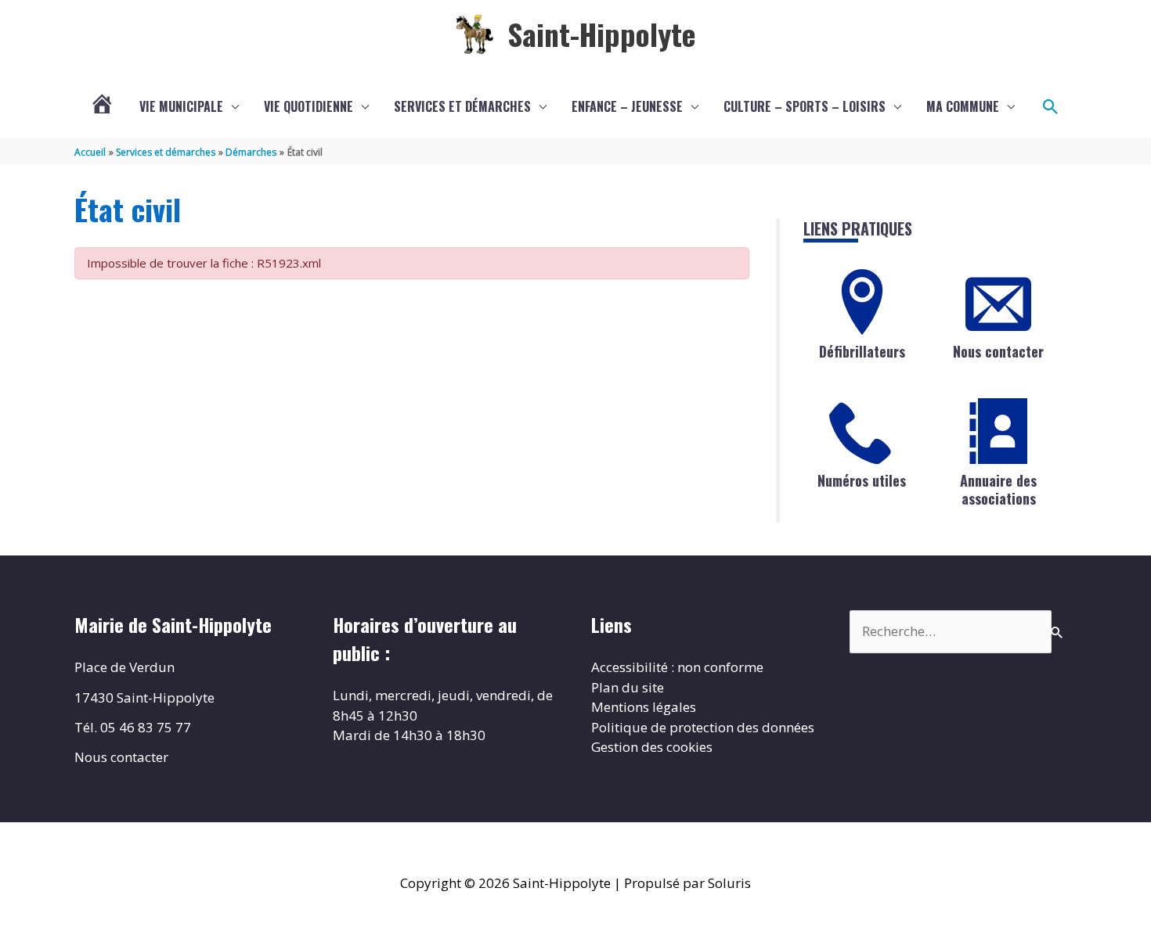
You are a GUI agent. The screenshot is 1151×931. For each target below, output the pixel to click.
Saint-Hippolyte (601, 34)
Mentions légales (643, 707)
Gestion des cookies (652, 747)
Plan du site (627, 687)
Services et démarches (462, 106)
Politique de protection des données (702, 727)
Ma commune (962, 106)
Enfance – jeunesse (627, 106)
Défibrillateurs (862, 351)
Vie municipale (181, 106)
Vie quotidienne (308, 106)
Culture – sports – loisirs (804, 106)
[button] (1051, 107)
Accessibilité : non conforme (677, 667)
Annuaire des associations (998, 489)
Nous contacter (998, 351)
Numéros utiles (861, 480)
